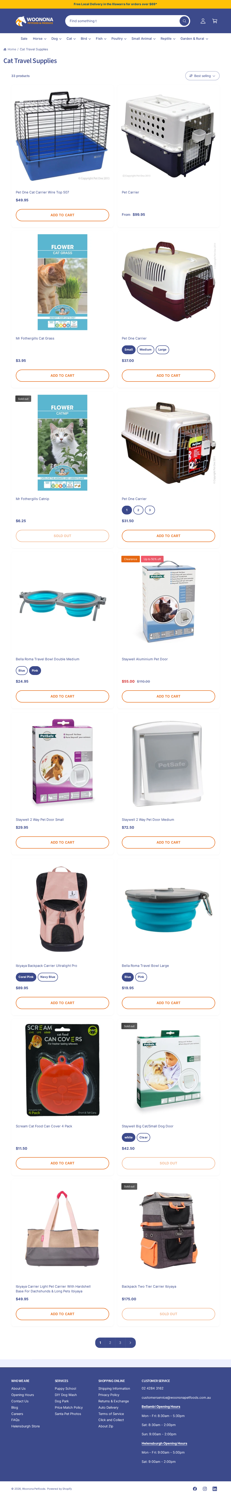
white (129, 1137)
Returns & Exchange (113, 1401)
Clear (143, 1137)
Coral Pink (26, 977)
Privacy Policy (108, 1395)
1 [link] (100, 1343)
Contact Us (20, 1401)
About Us (18, 1389)
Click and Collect (111, 1420)
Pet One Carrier (134, 338)
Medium (145, 349)
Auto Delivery (108, 1407)
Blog (14, 1407)
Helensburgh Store (25, 1426)
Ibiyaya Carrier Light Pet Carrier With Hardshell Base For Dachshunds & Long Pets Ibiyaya (53, 1288)
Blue (21, 670)
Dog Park (62, 1401)
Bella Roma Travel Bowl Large (145, 966)
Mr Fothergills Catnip (32, 499)
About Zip (105, 1426)
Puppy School (65, 1389)
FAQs (15, 1420)
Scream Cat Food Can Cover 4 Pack (44, 1126)
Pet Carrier (130, 192)
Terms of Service (111, 1414)
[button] (215, 21)
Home (12, 49)
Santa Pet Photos (68, 1414)
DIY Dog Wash (66, 1395)
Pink (35, 670)
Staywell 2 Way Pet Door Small (40, 820)
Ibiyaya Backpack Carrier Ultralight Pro (46, 966)
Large (162, 349)
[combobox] (127, 21)
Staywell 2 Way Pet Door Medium (148, 820)
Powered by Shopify (59, 1488)
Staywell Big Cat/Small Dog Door (147, 1126)
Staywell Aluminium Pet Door (145, 659)
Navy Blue (47, 977)
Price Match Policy (69, 1407)
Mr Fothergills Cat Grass (35, 338)
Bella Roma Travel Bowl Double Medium (47, 659)
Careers (17, 1414)
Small (129, 349)
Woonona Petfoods (33, 1488)
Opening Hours (22, 1395)
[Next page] (130, 1343)
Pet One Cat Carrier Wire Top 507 (42, 192)
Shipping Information (114, 1389)
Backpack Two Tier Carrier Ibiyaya (149, 1286)
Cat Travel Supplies (34, 49)
